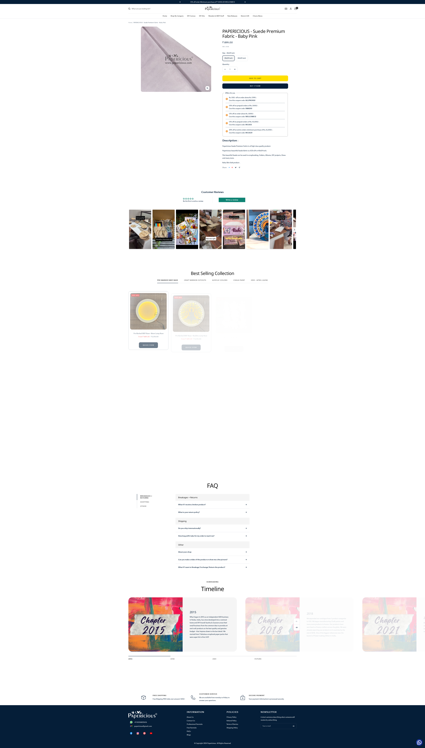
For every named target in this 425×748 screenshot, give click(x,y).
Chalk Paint (239, 280)
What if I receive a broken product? (192, 505)
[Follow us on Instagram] (138, 733)
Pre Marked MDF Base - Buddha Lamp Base (191, 331)
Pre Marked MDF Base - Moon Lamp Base (148, 331)
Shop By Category (177, 16)
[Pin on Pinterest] (232, 167)
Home (165, 16)
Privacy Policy (231, 717)
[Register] (293, 726)
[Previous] (297, 621)
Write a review (232, 200)
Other (143, 506)
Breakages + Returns (146, 497)
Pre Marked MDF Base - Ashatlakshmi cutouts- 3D (191, 395)
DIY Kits (202, 16)
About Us (190, 717)
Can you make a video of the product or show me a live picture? (202, 560)
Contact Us (191, 721)
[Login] (291, 9)
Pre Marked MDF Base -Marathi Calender (277, 394)
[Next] (297, 627)
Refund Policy (232, 721)
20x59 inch (228, 58)
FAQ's (189, 731)
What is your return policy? (189, 512)
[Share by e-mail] (239, 167)
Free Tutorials (192, 728)
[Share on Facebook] (229, 167)
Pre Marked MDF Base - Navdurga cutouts (276, 331)
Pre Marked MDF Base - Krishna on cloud (277, 458)
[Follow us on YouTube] (151, 733)
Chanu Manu (257, 16)
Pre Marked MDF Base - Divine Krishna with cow (191, 458)
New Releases (232, 16)
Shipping (144, 502)
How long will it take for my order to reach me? (196, 536)
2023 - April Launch (260, 280)
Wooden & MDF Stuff (216, 16)
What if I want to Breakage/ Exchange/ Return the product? (201, 567)
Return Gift (245, 16)
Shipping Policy (232, 728)
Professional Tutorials (195, 724)
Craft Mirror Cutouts (195, 280)
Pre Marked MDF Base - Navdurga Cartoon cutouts (233, 332)
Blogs (189, 735)
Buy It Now (255, 86)
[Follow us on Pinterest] (144, 733)
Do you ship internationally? (189, 528)
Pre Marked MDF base (167, 280)
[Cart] (295, 9)
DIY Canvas (191, 16)
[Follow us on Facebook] (131, 733)
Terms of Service (232, 724)
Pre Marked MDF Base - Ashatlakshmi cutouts (148, 394)
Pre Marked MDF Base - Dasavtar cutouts (234, 394)
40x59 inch (242, 58)
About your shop (184, 552)
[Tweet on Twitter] (236, 167)
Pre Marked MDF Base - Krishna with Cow (148, 458)
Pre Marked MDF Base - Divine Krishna (234, 458)
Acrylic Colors (219, 280)
